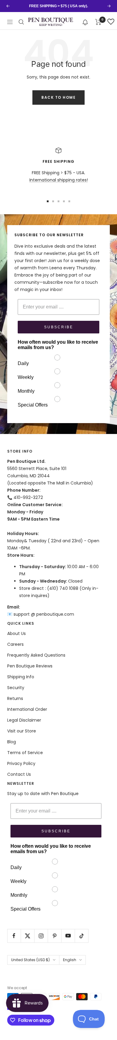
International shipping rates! (58, 180)
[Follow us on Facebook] (14, 935)
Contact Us (19, 774)
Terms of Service (25, 753)
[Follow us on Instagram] (41, 935)
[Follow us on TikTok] (81, 935)
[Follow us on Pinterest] (54, 935)
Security (15, 688)
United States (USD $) (30, 959)
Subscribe (58, 327)
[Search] (21, 22)
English (69, 959)
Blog (11, 742)
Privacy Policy (21, 763)
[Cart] (98, 22)
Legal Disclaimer (24, 720)
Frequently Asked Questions (36, 655)
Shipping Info (20, 677)
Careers (15, 644)
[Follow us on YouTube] (68, 935)
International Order (27, 709)
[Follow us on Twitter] (27, 935)
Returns (15, 698)
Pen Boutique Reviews (29, 666)
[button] (85, 22)
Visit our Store (21, 731)
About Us (16, 633)
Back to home (58, 97)
